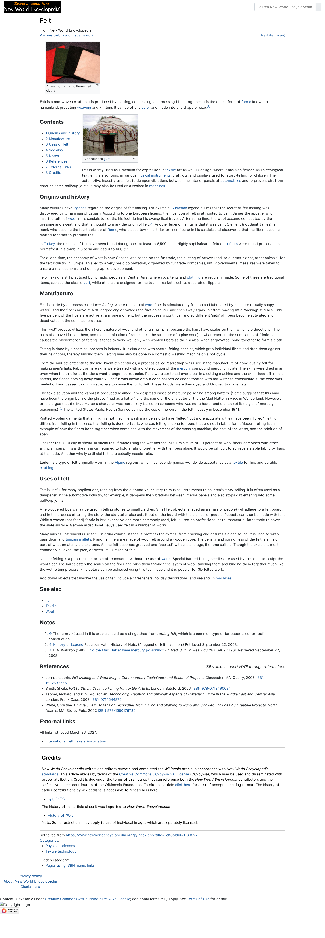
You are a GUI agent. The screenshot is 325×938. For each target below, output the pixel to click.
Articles (74, 7)
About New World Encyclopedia (30, 881)
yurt (107, 159)
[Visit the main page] (32, 6)
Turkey (49, 243)
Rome (112, 229)
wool (72, 218)
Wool (50, 611)
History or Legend (68, 644)
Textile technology (61, 851)
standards (50, 774)
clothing (194, 277)
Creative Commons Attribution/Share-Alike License (87, 899)
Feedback (113, 7)
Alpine (120, 462)
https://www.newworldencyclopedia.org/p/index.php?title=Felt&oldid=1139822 (132, 835)
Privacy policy (30, 876)
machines (157, 186)
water (166, 558)
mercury (184, 368)
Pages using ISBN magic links (70, 865)
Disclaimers (30, 886)
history (60, 798)
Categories (49, 840)
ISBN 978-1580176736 (117, 710)
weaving (84, 107)
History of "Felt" (61, 815)
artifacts (231, 243)
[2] (152, 223)
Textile (51, 606)
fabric (246, 101)
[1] (208, 106)
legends (79, 208)
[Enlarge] (97, 85)
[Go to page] (318, 7)
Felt (51, 799)
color (145, 107)
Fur (48, 600)
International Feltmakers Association (76, 741)
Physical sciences (60, 845)
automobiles (230, 180)
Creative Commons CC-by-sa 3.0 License (154, 774)
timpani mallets (78, 539)
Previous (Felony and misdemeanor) (66, 35)
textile (170, 170)
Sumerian (179, 208)
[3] (60, 408)
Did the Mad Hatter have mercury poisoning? (126, 650)
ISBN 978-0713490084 (212, 688)
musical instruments (154, 175)
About (93, 7)
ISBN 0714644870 (107, 699)
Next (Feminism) (273, 35)
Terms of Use (198, 899)
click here (183, 784)
